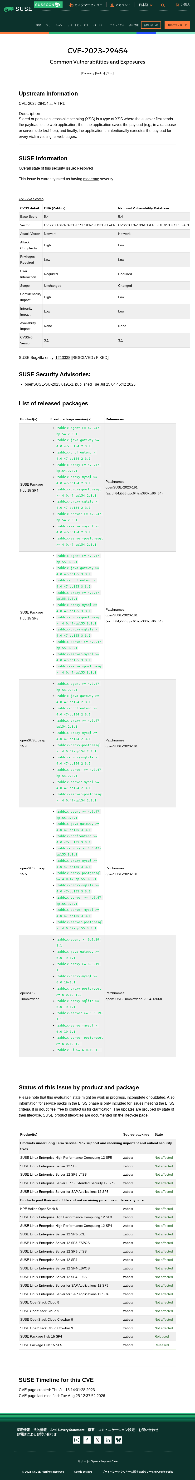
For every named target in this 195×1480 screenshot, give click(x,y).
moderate (91, 179)
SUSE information (43, 158)
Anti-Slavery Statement (67, 1430)
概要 (91, 1430)
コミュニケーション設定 (116, 1430)
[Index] (100, 73)
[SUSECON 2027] (48, 4)
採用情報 (23, 1430)
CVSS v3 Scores (31, 199)
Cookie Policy (165, 1471)
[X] (97, 1440)
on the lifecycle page (130, 1115)
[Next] (110, 73)
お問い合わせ (151, 25)
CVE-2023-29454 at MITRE (42, 103)
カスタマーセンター (88, 5)
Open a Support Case (104, 1461)
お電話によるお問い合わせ (37, 1434)
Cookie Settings (83, 1471)
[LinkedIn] (108, 1440)
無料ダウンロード (177, 25)
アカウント (123, 5)
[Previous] (87, 73)
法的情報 (40, 1430)
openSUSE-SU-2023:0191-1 (49, 384)
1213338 (62, 358)
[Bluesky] (118, 1440)
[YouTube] (76, 1440)
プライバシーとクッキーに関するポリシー (127, 1471)
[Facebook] (87, 1440)
